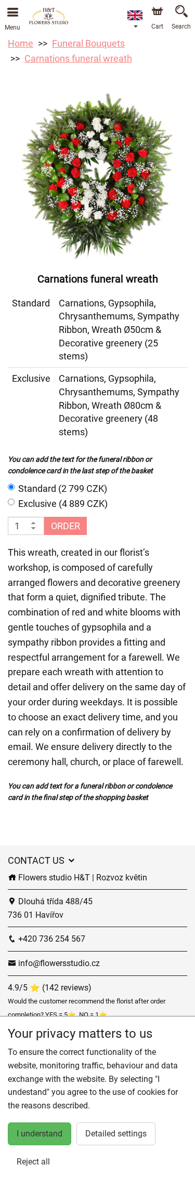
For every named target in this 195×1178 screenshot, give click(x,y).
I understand (39, 1134)
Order (65, 525)
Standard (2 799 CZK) (62, 488)
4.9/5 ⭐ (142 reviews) (50, 988)
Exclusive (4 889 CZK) (63, 503)
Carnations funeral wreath (78, 58)
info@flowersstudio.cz (58, 963)
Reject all (33, 1162)
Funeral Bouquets (88, 43)
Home (20, 43)
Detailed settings (116, 1134)
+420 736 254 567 (50, 939)
